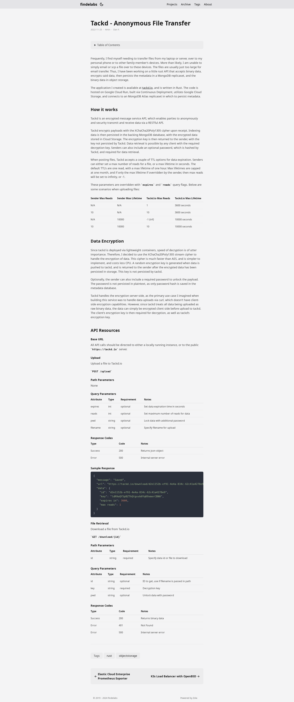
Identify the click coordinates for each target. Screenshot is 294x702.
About (208, 4)
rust (109, 656)
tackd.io (147, 88)
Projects (172, 4)
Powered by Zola (188, 697)
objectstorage (128, 656)
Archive (186, 4)
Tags (197, 4)
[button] (101, 4)
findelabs (88, 4)
